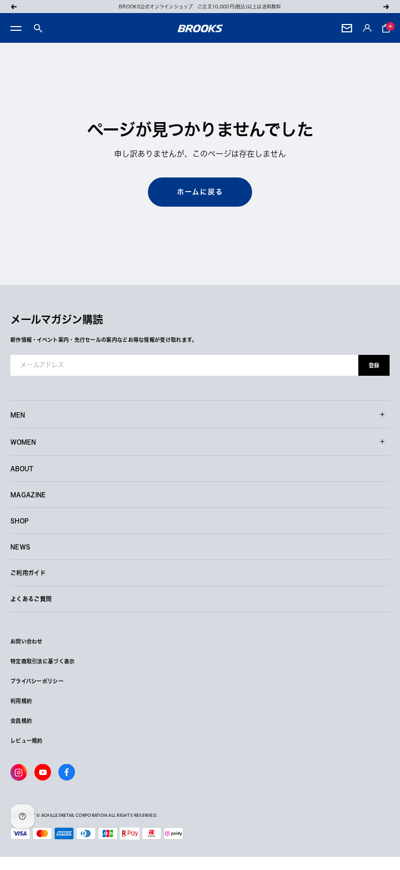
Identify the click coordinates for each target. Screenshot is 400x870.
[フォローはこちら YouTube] (42, 772)
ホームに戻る (200, 191)
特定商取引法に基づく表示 (42, 661)
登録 (374, 365)
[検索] (38, 28)
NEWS (20, 547)
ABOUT (22, 468)
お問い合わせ (26, 641)
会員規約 (21, 720)
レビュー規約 (26, 740)
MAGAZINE (28, 494)
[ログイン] (367, 28)
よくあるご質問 (31, 599)
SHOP (19, 520)
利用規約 (21, 701)
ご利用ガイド (28, 573)
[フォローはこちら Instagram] (18, 772)
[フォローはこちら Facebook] (66, 772)
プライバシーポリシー (37, 681)
